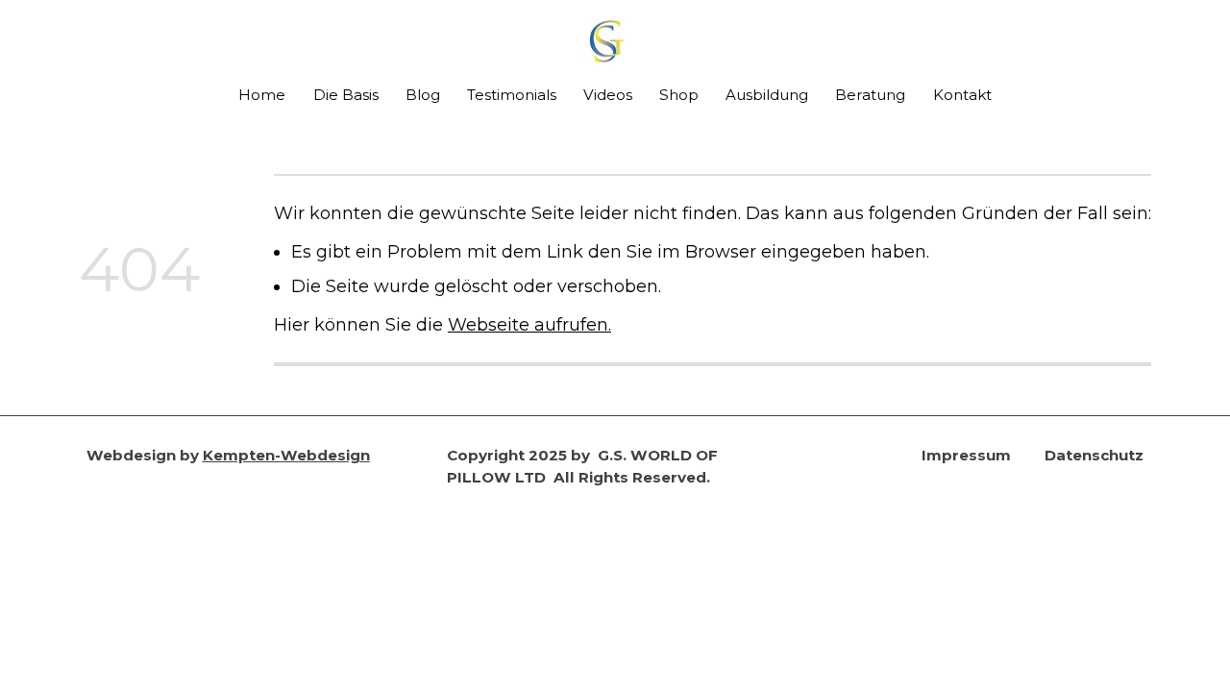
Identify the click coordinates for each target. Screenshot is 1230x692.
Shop (679, 95)
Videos (607, 95)
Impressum (966, 455)
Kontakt (962, 95)
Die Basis (346, 95)
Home (261, 95)
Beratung (870, 95)
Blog (423, 95)
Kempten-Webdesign (286, 455)
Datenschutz (1094, 455)
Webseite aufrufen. (529, 324)
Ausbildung (767, 95)
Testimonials (511, 95)
